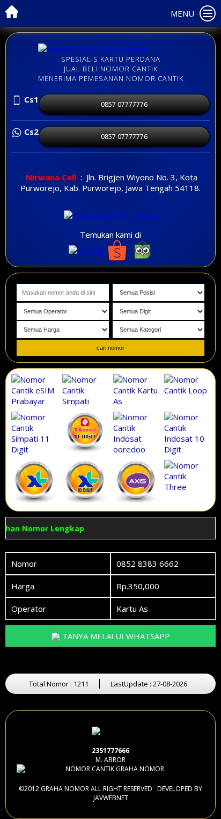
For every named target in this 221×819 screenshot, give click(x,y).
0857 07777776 (124, 104)
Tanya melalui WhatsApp (115, 636)
